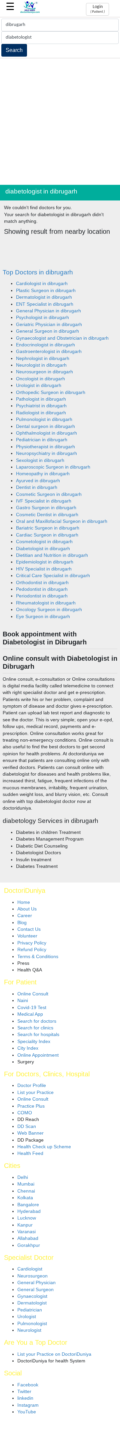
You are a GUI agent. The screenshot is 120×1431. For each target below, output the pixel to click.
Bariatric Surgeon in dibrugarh (47, 528)
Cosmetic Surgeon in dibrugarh (49, 494)
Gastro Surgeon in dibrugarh (46, 507)
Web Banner (30, 1133)
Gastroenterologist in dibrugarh (49, 351)
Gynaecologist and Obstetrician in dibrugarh (62, 338)
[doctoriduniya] (30, 12)
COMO (24, 1112)
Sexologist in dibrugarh (40, 460)
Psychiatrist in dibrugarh (41, 405)
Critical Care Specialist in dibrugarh (53, 575)
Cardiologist (29, 1268)
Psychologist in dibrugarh (42, 317)
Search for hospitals (38, 1034)
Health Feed (30, 1153)
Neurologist (29, 1330)
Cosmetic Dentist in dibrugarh (47, 514)
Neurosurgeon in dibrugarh (44, 371)
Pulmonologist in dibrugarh (44, 419)
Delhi (22, 1177)
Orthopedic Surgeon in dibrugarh (50, 392)
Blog (22, 922)
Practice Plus (31, 1106)
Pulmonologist (32, 1323)
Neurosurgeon (32, 1275)
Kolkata (25, 1197)
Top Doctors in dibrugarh (38, 272)
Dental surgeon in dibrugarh (45, 426)
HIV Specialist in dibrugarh (44, 568)
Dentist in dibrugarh (36, 487)
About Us (27, 908)
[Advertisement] (60, 121)
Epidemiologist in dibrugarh (44, 561)
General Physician (36, 1282)
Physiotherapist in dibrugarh (45, 446)
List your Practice (35, 1092)
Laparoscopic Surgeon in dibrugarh (53, 467)
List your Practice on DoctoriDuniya (54, 1354)
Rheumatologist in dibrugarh (46, 602)
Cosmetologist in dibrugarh (44, 541)
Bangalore (28, 1204)
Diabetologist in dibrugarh (43, 548)
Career (24, 915)
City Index (27, 1048)
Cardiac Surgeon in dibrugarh (47, 535)
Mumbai (25, 1184)
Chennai (26, 1191)
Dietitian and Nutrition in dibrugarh (52, 555)
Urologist (26, 1316)
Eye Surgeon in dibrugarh (43, 616)
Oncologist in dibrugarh (40, 378)
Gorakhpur (28, 1245)
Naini (22, 1000)
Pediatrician (29, 1309)
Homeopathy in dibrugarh (43, 473)
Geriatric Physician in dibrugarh (49, 324)
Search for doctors (36, 1021)
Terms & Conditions (37, 956)
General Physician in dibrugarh (48, 310)
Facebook (27, 1384)
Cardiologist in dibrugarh (42, 283)
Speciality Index (33, 1041)
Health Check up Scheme (44, 1146)
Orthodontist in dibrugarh (42, 582)
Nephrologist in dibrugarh (42, 358)
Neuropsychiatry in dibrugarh (46, 453)
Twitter (24, 1391)
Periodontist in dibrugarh (42, 595)
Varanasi (26, 1231)
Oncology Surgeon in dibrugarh (49, 609)
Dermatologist (32, 1302)
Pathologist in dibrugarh (41, 399)
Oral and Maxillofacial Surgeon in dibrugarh (61, 521)
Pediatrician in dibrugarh (41, 439)
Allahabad (27, 1238)
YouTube (26, 1411)
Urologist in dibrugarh (38, 385)
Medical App (30, 1014)
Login (97, 9)
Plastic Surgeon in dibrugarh (46, 290)
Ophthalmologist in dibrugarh (46, 433)
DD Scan (26, 1126)
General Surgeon (35, 1289)
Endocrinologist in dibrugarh (45, 344)
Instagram (28, 1405)
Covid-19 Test (31, 1007)
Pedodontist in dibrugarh (42, 589)
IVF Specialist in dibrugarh (43, 501)
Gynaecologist (32, 1296)
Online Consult (32, 993)
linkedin (25, 1398)
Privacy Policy (31, 942)
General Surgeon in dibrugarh (47, 331)
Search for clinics (35, 1027)
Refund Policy (31, 949)
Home (23, 902)
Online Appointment (38, 1055)
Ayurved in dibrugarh (38, 480)
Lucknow (26, 1218)
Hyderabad (29, 1211)
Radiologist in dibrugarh (41, 412)
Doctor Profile (31, 1085)
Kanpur (25, 1225)
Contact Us (29, 929)
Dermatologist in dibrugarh (44, 297)
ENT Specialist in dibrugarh (44, 304)
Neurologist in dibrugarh (41, 365)
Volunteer (27, 935)
